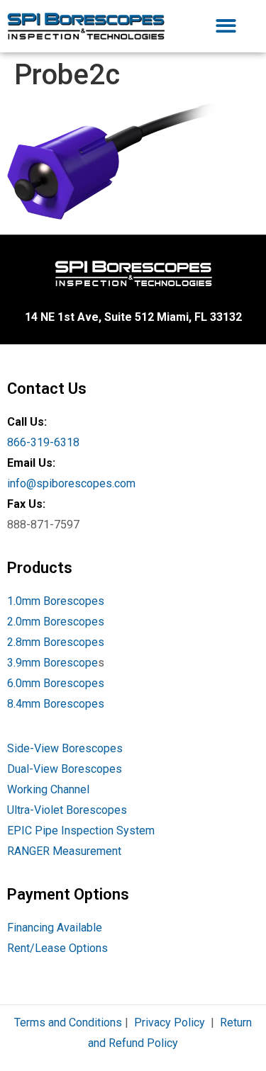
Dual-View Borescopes (64, 769)
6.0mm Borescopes (55, 683)
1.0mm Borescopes (55, 601)
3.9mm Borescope (52, 662)
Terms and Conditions (68, 1022)
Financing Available (54, 927)
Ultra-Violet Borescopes (67, 810)
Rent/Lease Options (57, 948)
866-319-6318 (43, 442)
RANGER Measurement (64, 851)
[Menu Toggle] (225, 25)
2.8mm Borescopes (55, 642)
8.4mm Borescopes (55, 703)
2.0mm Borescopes (55, 621)
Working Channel (48, 789)
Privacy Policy (169, 1022)
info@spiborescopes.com (71, 483)
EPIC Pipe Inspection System (81, 830)
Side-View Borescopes (65, 748)
